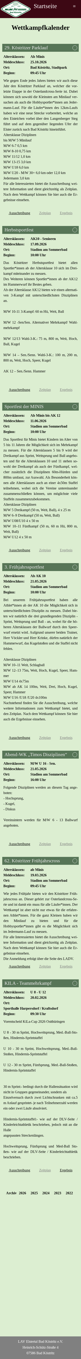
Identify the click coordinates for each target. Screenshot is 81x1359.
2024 (46, 1193)
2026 (22, 1193)
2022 (69, 1193)
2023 (57, 1193)
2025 (34, 1193)
